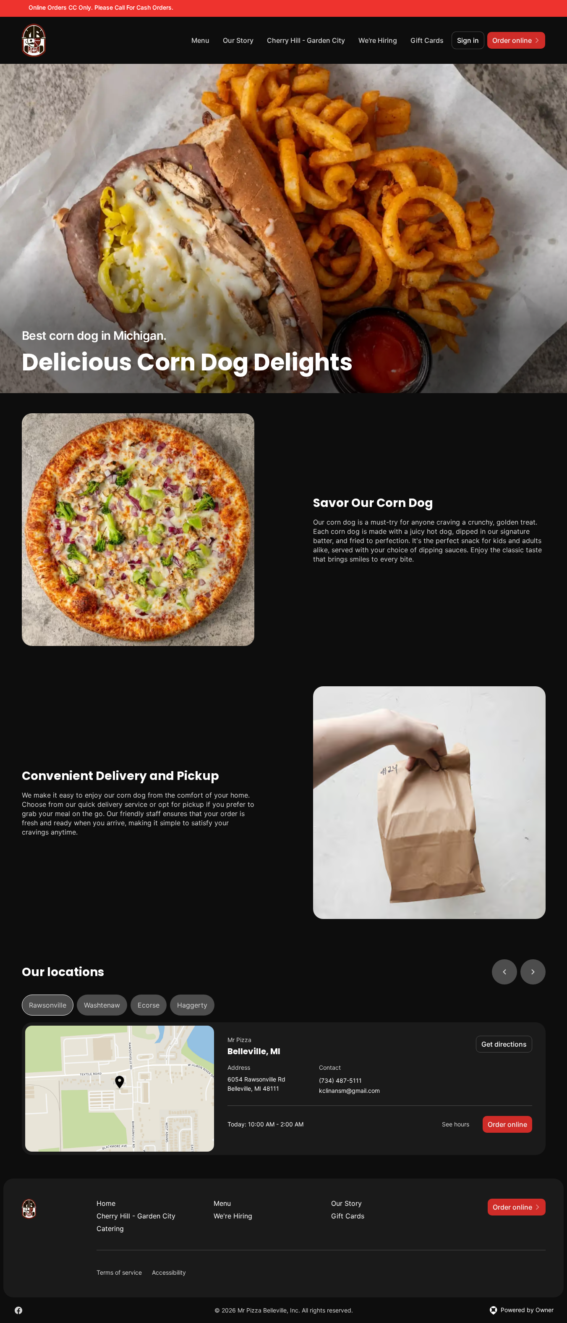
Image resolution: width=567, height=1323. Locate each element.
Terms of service (119, 1272)
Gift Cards (427, 40)
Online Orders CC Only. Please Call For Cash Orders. (101, 7)
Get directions (504, 1044)
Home (106, 1203)
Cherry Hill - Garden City (306, 40)
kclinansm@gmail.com (349, 1091)
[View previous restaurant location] (504, 971)
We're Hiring (377, 40)
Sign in (468, 40)
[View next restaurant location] (533, 971)
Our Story (238, 40)
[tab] (47, 1005)
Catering (110, 1228)
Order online (507, 1124)
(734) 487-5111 (340, 1081)
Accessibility (169, 1272)
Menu (200, 40)
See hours (455, 1124)
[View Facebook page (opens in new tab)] (18, 1310)
